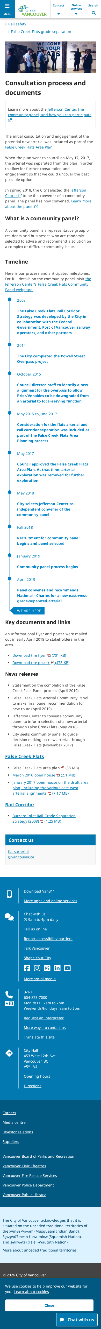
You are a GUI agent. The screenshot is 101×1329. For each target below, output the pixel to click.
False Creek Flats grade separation (41, 31)
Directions (32, 1085)
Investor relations (18, 1131)
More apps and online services (50, 900)
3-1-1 (28, 991)
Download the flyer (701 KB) (39, 655)
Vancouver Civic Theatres (24, 1165)
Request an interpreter (44, 1017)
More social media (40, 978)
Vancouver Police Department (28, 1185)
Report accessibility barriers (48, 938)
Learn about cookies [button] (31, 1291)
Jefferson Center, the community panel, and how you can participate (49, 115)
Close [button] (49, 1305)
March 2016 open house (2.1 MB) (43, 775)
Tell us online (35, 929)
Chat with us (35, 913)
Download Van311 (39, 891)
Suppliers (11, 1141)
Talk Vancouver (37, 948)
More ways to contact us (45, 1027)
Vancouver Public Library (24, 1194)
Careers (9, 1112)
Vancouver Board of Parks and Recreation (38, 1156)
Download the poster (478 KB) (40, 662)
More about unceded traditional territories (40, 1250)
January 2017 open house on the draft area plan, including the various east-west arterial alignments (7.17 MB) (50, 788)
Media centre (14, 1122)
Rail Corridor (19, 804)
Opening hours (37, 1076)
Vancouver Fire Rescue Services (30, 1175)
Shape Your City (37, 957)
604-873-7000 (35, 997)
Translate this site (39, 1037)
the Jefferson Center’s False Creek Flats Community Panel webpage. (48, 284)
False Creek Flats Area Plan (29, 147)
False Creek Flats (24, 756)
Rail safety (17, 24)
